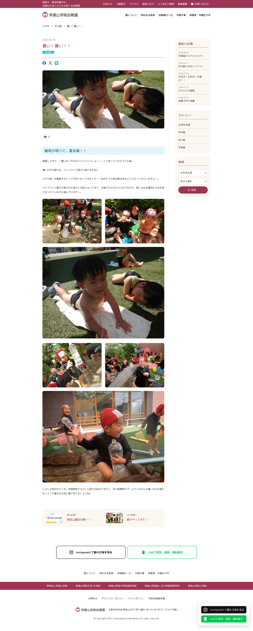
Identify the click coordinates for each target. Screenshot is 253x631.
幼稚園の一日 (124, 573)
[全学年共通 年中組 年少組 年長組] (193, 173)
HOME (45, 26)
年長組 (181, 147)
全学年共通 (184, 124)
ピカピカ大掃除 (186, 89)
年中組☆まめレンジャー (191, 65)
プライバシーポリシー (113, 598)
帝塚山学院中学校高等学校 (122, 585)
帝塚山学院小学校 (197, 585)
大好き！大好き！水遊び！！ (190, 77)
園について (90, 573)
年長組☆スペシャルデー (191, 54)
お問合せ (93, 598)
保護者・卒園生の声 (158, 573)
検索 (193, 190)
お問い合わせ (202, 4)
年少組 (58, 26)
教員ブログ (148, 4)
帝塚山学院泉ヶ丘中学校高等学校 (162, 585)
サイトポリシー (136, 598)
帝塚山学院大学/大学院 (88, 585)
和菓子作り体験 (186, 99)
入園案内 (120, 4)
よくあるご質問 (166, 4)
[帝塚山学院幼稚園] (60, 14)
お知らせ (107, 4)
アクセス (134, 4)
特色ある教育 (106, 573)
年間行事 (139, 573)
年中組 (181, 132)
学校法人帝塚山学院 (56, 585)
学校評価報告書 (156, 598)
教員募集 (182, 4)
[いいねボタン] (45, 137)
